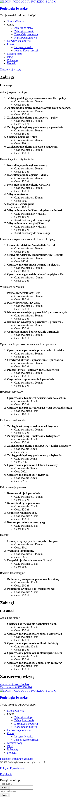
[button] (38, 92)
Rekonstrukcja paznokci (13, 487)
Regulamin (6, 774)
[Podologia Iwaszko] (28, 1)
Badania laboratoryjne (12, 572)
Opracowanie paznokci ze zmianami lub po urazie (28, 344)
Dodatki (4, 534)
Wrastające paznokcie (12, 286)
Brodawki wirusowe (11, 391)
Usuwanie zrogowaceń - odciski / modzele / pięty (28, 239)
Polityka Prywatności (12, 768)
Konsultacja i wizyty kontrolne (17, 159)
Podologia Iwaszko (14, 8)
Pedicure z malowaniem (13, 420)
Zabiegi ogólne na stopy (13, 92)
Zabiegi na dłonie (10, 617)
